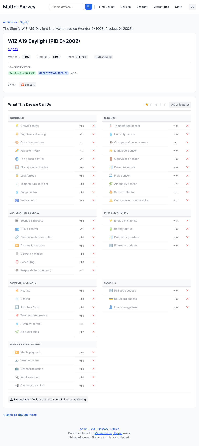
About (83, 428)
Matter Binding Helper (108, 433)
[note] (110, 57)
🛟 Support (28, 84)
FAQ (92, 428)
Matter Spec (161, 6)
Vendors (142, 6)
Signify (24, 22)
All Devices (10, 22)
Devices (125, 6)
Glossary (102, 428)
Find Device (106, 6)
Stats (178, 6)
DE (192, 6)
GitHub (115, 428)
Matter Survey (19, 7)
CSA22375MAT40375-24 (53, 73)
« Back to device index (20, 415)
